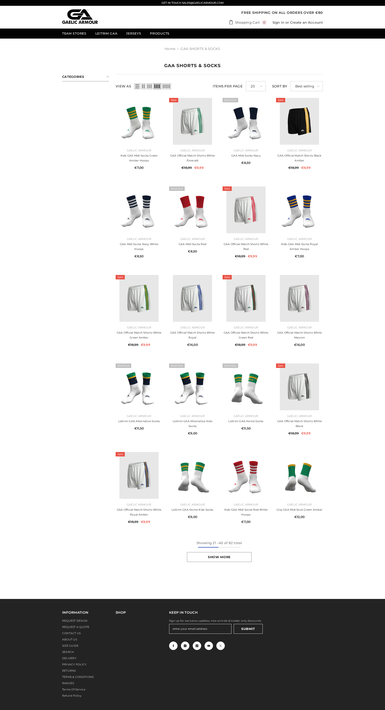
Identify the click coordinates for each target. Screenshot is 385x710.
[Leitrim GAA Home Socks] (246, 386)
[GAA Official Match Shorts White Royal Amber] (139, 475)
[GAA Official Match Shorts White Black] (299, 386)
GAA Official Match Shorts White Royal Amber (139, 512)
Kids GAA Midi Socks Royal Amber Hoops (299, 246)
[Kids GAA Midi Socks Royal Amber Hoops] (299, 209)
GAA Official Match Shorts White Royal (192, 335)
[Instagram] (185, 646)
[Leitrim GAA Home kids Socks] (192, 475)
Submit (248, 629)
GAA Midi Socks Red (192, 244)
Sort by (279, 86)
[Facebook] (173, 646)
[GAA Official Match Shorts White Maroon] (299, 298)
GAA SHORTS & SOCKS (200, 49)
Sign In (278, 22)
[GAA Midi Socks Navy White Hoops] (139, 209)
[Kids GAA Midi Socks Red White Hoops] (246, 475)
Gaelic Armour (139, 150)
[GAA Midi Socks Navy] (246, 121)
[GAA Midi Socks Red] (192, 209)
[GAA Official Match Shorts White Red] (246, 209)
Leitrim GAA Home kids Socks (192, 509)
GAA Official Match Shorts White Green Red (246, 335)
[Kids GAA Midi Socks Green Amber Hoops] (139, 121)
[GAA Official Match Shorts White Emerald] (192, 121)
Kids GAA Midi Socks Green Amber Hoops (139, 158)
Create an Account (306, 22)
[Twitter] (220, 646)
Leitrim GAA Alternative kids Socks (192, 423)
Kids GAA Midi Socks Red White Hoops (246, 512)
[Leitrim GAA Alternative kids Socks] (192, 386)
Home (170, 49)
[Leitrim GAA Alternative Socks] (139, 386)
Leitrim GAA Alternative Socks (139, 421)
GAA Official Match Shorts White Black (299, 423)
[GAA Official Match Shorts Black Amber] (299, 121)
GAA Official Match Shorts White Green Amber (139, 335)
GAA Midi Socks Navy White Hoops (139, 246)
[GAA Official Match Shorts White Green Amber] (139, 298)
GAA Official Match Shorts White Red (246, 246)
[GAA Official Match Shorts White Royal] (192, 298)
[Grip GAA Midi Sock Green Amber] (299, 475)
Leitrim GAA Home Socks (245, 421)
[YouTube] (209, 646)
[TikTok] (197, 646)
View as (123, 86)
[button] (137, 86)
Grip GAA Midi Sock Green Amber (299, 509)
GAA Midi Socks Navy (246, 155)
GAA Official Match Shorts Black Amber (299, 158)
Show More (219, 557)
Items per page (228, 86)
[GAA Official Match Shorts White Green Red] (246, 298)
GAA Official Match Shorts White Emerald (192, 158)
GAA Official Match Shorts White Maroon (299, 335)
